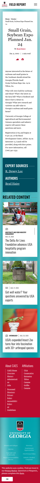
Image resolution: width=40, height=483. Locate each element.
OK (7, 479)
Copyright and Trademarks (11, 454)
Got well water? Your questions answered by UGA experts (19, 296)
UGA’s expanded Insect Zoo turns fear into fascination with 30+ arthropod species (19, 344)
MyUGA (10, 449)
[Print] (22, 59)
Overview (11, 373)
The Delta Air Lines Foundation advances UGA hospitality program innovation (18, 246)
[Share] (17, 59)
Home (7, 19)
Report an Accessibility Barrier (10, 458)
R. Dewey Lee (14, 171)
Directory (29, 445)
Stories (13, 19)
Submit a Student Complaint (29, 458)
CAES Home (12, 370)
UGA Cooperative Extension (29, 373)
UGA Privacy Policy (29, 454)
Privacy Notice (11, 471)
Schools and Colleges (11, 445)
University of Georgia (20, 429)
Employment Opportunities (29, 449)
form (22, 473)
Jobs (9, 385)
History (10, 376)
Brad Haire (21, 49)
